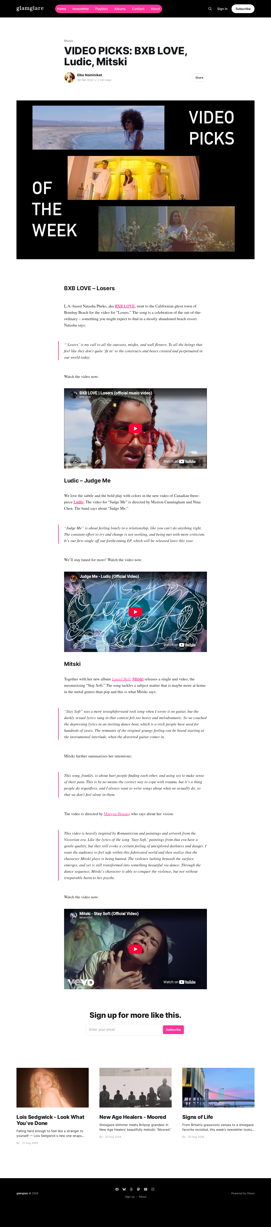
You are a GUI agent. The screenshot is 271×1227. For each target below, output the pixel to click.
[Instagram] (152, 1189)
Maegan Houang (117, 813)
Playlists (101, 9)
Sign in (222, 9)
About (155, 9)
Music (68, 41)
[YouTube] (145, 1189)
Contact (138, 9)
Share (199, 77)
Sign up (130, 1196)
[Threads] (131, 1189)
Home (61, 9)
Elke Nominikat (89, 75)
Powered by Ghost (243, 1193)
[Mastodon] (138, 1189)
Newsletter (80, 9)
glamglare (30, 8)
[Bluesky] (124, 1189)
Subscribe (243, 9)
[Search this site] (210, 9)
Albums (120, 9)
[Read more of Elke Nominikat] (69, 77)
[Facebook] (117, 1189)
